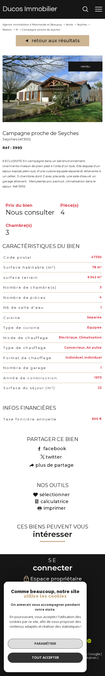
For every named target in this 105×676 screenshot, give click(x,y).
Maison (7, 29)
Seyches (82, 24)
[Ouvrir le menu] (98, 9)
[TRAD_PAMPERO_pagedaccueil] (30, 10)
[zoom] (52, 121)
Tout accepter (45, 657)
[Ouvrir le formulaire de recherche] (85, 9)
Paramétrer (45, 643)
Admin (91, 658)
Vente (69, 24)
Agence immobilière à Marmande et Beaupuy (32, 24)
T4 (17, 29)
